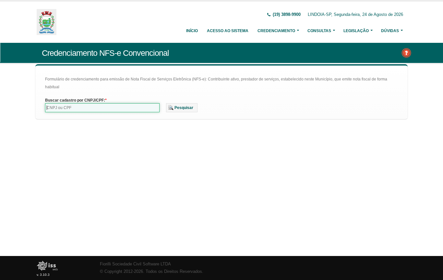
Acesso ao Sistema (227, 31)
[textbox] (102, 107)
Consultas (319, 31)
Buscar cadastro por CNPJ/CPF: (75, 100)
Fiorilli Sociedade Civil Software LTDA (135, 264)
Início (192, 31)
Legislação (356, 31)
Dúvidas (390, 31)
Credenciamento (276, 31)
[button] (182, 107)
